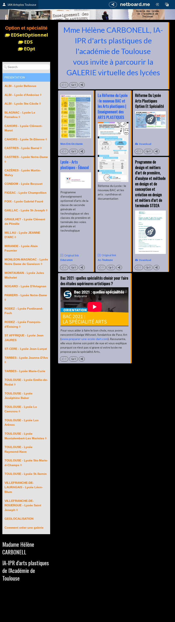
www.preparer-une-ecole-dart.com (84, 339)
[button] (167, 4)
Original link (109, 255)
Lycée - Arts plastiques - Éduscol (74, 164)
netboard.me (135, 4)
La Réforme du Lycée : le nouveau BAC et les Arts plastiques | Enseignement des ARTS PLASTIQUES (113, 106)
